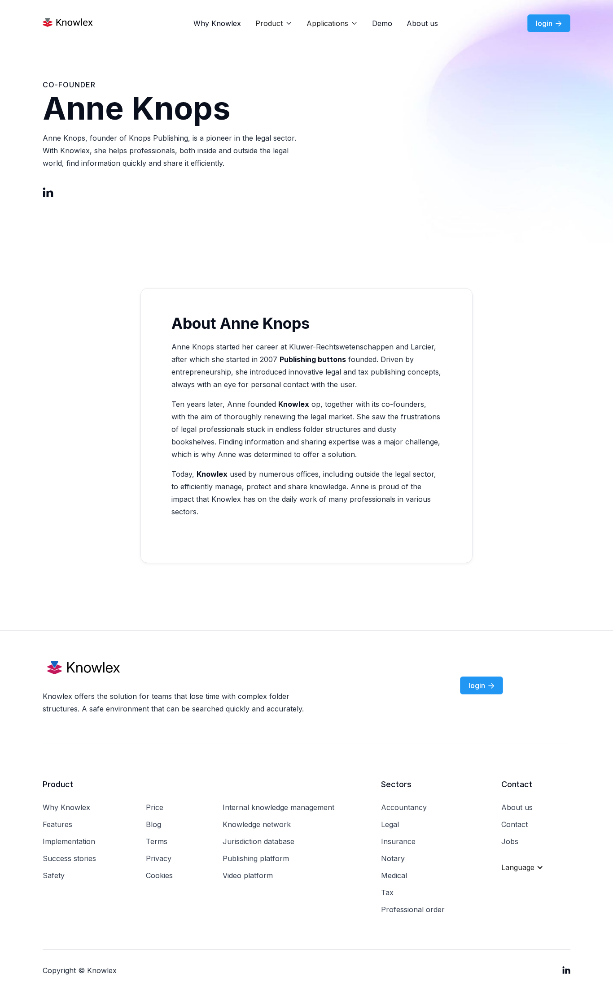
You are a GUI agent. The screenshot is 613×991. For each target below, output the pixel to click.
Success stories (69, 858)
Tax (387, 892)
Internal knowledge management (278, 807)
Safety (54, 875)
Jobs (509, 841)
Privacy (158, 858)
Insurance (398, 841)
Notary (393, 858)
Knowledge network (257, 824)
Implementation (69, 841)
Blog (153, 824)
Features (57, 824)
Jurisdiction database (258, 841)
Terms (156, 841)
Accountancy (404, 807)
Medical (394, 875)
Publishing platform (256, 858)
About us (422, 23)
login (549, 23)
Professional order (413, 909)
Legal (390, 824)
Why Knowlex (217, 23)
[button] (273, 23)
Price (154, 807)
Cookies (159, 875)
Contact (514, 824)
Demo (382, 23)
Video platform (248, 875)
